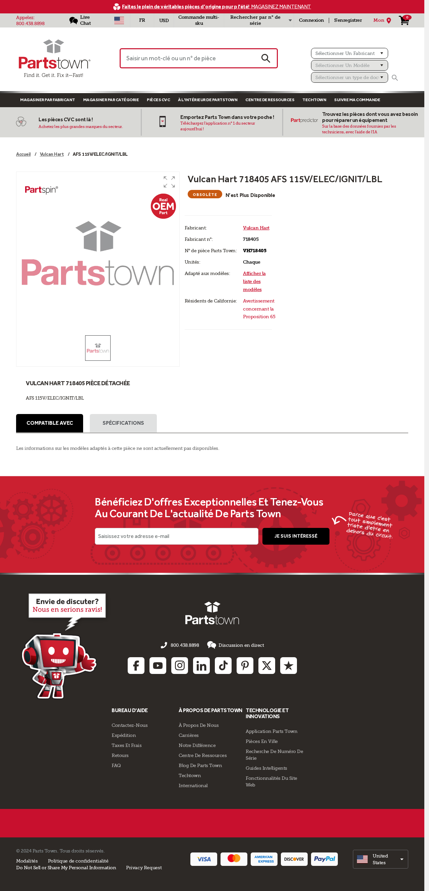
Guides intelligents (266, 768)
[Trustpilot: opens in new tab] (288, 665)
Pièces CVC (158, 99)
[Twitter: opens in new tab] (266, 665)
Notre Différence (197, 745)
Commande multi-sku (199, 20)
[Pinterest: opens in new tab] (245, 665)
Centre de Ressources (269, 99)
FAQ (116, 765)
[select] (380, 859)
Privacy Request (144, 867)
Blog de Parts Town (200, 765)
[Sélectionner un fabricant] (349, 53)
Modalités (27, 861)
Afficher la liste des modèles (254, 281)
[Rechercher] (395, 78)
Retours (120, 755)
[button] (169, 182)
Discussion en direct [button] (241, 645)
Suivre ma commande (357, 99)
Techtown (190, 775)
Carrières (189, 735)
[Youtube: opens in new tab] (157, 665)
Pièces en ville (262, 741)
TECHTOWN (314, 99)
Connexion (311, 20)
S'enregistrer (348, 20)
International (193, 785)
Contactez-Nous (129, 725)
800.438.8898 (30, 23)
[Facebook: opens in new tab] (136, 665)
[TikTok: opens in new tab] (223, 665)
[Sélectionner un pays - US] (119, 20)
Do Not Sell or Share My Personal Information (66, 867)
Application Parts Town (271, 731)
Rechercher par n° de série (255, 20)
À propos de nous (199, 725)
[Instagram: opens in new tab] (179, 665)
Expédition (124, 735)
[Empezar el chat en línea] (65, 645)
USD (164, 20)
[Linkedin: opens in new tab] (201, 665)
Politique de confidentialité (78, 861)
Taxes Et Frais (126, 745)
